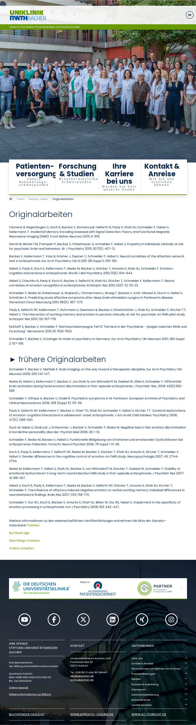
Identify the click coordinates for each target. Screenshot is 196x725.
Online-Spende (18, 687)
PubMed (33, 525)
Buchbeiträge (19, 533)
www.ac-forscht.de (148, 714)
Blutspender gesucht (27, 714)
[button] (14, 588)
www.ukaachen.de (82, 679)
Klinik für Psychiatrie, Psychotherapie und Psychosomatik (45, 27)
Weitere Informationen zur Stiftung (30, 694)
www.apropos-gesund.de (91, 714)
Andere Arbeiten (21, 548)
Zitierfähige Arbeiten (24, 540)
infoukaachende (82, 676)
